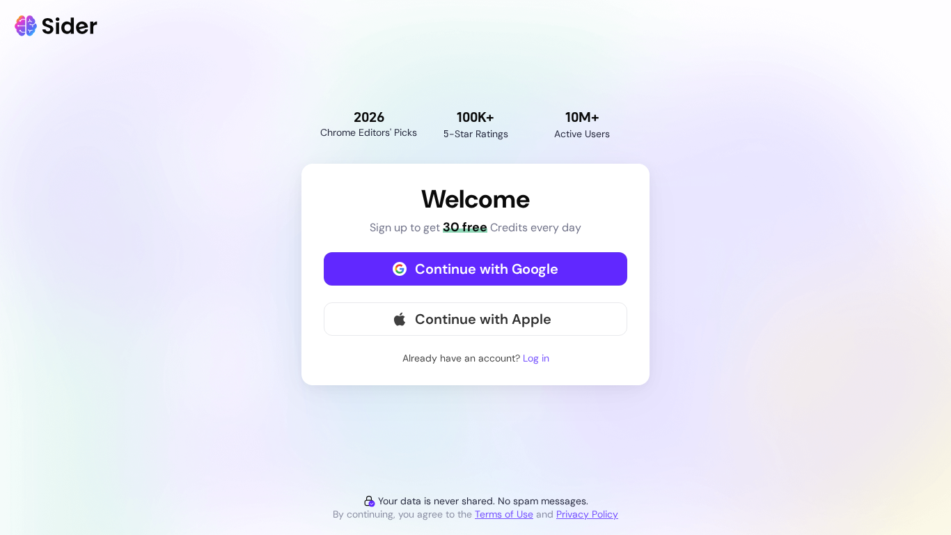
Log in (536, 358)
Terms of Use (504, 514)
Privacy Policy (587, 514)
